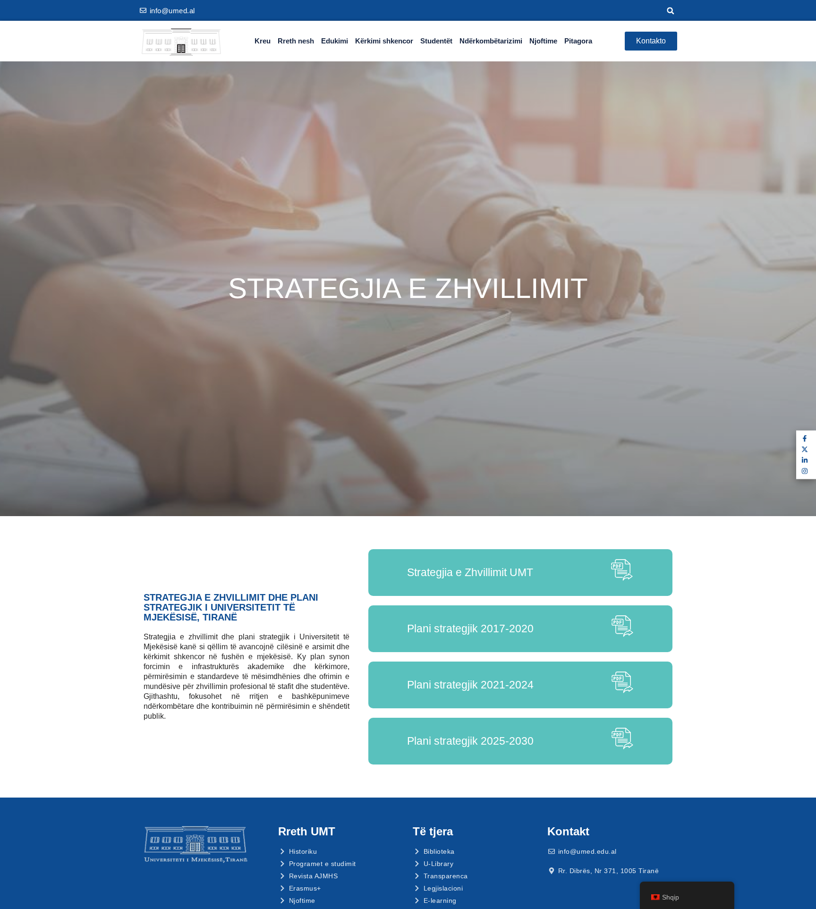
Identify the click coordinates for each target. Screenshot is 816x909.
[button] (670, 10)
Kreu (263, 41)
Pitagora (578, 41)
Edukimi (334, 41)
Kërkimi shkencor (384, 41)
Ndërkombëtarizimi (490, 41)
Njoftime (543, 41)
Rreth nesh (296, 41)
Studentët (436, 41)
